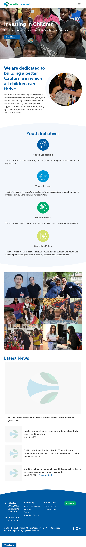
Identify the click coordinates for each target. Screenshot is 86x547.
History (27, 509)
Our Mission (12, 37)
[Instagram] (76, 528)
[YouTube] (80, 528)
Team (26, 512)
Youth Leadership (43, 154)
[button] (23, 285)
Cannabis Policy (43, 246)
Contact (70, 503)
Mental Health (43, 217)
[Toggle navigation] (79, 4)
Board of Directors (32, 515)
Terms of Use (50, 506)
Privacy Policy (51, 509)
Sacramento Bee (46, 475)
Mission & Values (32, 506)
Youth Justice (43, 186)
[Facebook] (73, 528)
